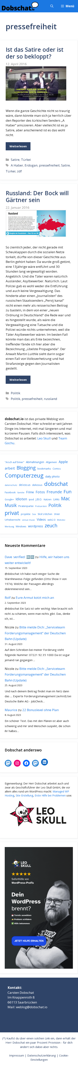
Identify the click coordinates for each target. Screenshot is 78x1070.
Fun (68, 491)
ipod (31, 499)
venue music (28, 519)
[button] (52, 6)
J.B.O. (39, 499)
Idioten (21, 499)
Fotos (40, 492)
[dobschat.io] (20, 6)
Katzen (47, 499)
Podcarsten (41, 506)
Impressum (16, 1055)
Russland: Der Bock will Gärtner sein (37, 196)
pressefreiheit (49, 165)
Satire (15, 159)
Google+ (9, 499)
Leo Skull (44, 438)
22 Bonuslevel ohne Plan (40, 710)
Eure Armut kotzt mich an (35, 597)
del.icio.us (24, 485)
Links (56, 499)
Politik (15, 393)
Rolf (8, 597)
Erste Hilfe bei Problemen (50, 795)
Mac (65, 498)
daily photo (52, 476)
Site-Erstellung (24, 795)
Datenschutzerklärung (41, 1055)
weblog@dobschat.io (31, 1007)
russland (50, 399)
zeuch (51, 525)
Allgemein (51, 462)
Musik (11, 505)
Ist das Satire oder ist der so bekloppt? (34, 53)
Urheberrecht (12, 519)
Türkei (26, 159)
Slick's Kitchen (45, 514)
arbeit (10, 468)
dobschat (56, 484)
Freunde (54, 491)
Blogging (26, 467)
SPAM (57, 514)
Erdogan (31, 165)
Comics (57, 468)
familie (20, 492)
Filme (30, 492)
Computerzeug (24, 475)
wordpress (35, 526)
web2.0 (51, 519)
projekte (25, 514)
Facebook (10, 492)
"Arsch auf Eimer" (14, 462)
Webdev (61, 520)
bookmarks (44, 468)
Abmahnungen (35, 462)
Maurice (11, 710)
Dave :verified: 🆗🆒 (19, 557)
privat (12, 512)
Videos (41, 519)
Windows (21, 526)
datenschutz (11, 485)
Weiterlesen (18, 146)
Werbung (9, 526)
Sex (34, 514)
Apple (63, 461)
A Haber (17, 165)
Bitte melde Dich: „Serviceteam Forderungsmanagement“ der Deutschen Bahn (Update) (35, 633)
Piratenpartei (26, 506)
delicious (37, 485)
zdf (19, 171)
